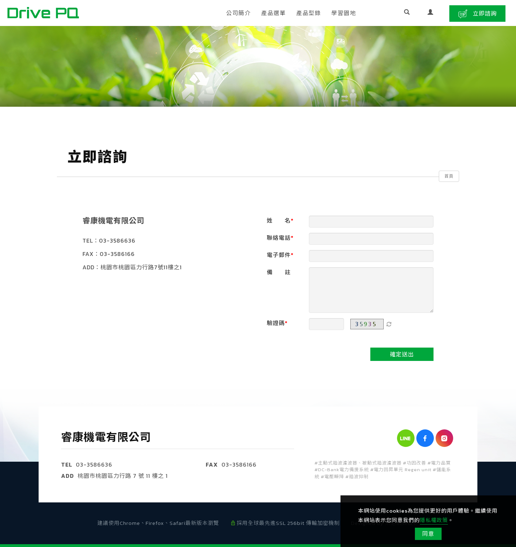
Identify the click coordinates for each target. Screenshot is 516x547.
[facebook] (426, 438)
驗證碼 (276, 323)
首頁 (449, 176)
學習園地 (343, 13)
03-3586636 (94, 464)
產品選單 (273, 13)
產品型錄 (308, 13)
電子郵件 (279, 255)
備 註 (279, 272)
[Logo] (43, 12)
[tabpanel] (258, 66)
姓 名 (279, 220)
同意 (428, 533)
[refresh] (389, 324)
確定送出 (402, 354)
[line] (406, 438)
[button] (407, 13)
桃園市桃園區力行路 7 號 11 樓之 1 (123, 476)
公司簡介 (238, 13)
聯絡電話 (279, 237)
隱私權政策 (434, 520)
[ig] (445, 438)
